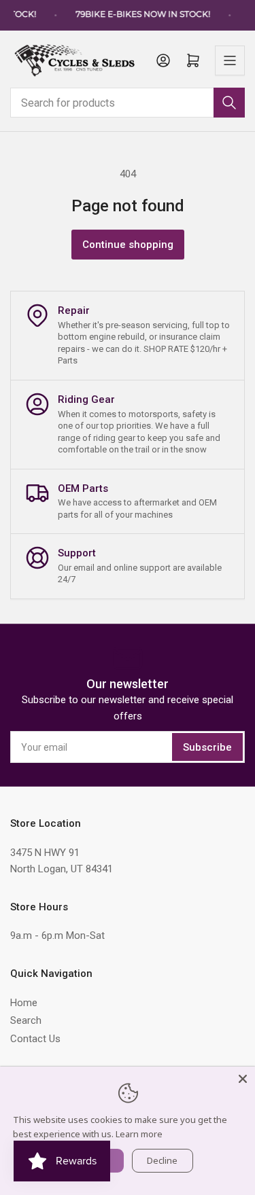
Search (25, 1020)
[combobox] (127, 103)
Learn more (139, 1134)
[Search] (229, 102)
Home (23, 1003)
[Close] (243, 1079)
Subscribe (207, 747)
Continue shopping (127, 244)
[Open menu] (230, 60)
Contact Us (35, 1039)
